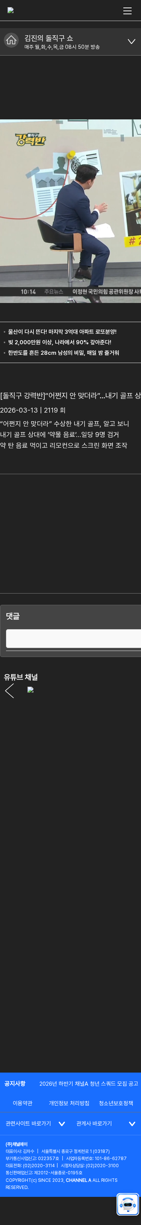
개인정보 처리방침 (69, 1103)
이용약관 (22, 1103)
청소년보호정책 (116, 1103)
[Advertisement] (70, 991)
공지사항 (15, 1083)
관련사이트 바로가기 (28, 1123)
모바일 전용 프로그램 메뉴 (131, 41)
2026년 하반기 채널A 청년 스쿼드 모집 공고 (88, 1083)
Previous (9, 690)
